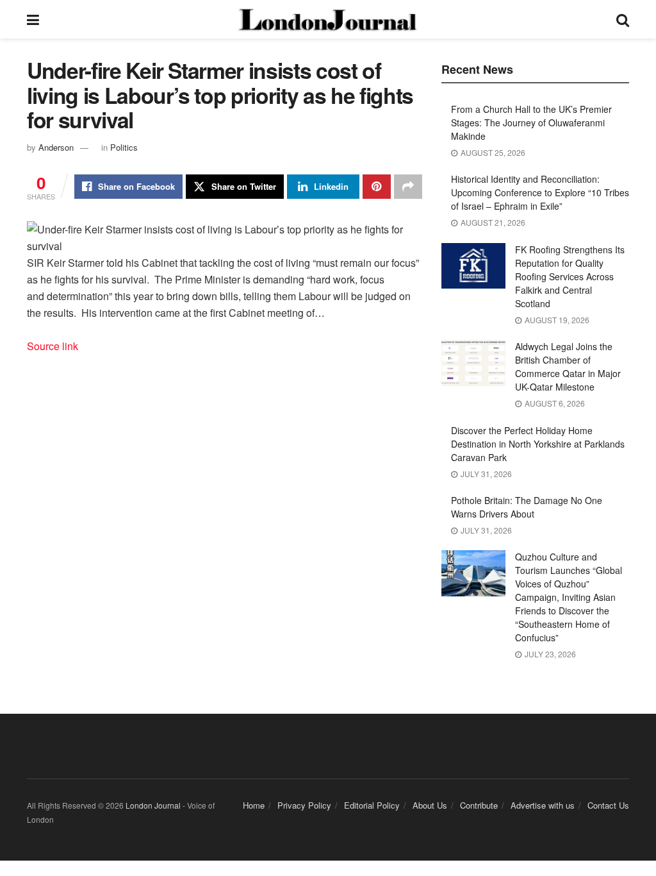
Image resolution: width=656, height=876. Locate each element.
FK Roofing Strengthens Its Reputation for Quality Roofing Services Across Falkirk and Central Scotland (570, 276)
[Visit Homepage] (327, 19)
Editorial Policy (372, 805)
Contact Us (608, 805)
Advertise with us (543, 805)
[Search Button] (622, 19)
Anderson (56, 147)
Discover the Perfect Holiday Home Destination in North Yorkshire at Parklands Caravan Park (538, 444)
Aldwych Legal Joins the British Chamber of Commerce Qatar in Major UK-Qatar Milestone (568, 366)
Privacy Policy (304, 805)
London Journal (153, 805)
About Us (430, 805)
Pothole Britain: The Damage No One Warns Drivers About (526, 507)
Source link (52, 346)
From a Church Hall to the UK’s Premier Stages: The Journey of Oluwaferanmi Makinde (531, 122)
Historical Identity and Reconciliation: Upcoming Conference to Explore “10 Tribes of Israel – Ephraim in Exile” (540, 192)
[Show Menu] (33, 19)
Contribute (479, 805)
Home (254, 805)
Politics (124, 147)
